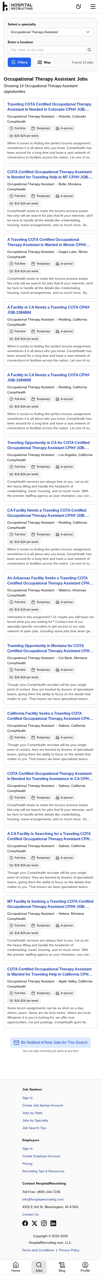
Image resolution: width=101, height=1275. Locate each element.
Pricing (27, 1163)
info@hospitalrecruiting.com (43, 1199)
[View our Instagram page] (44, 1223)
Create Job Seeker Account (42, 1105)
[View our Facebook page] (25, 1223)
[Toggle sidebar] (93, 6)
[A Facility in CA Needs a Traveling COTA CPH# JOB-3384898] (50, 401)
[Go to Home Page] (17, 6)
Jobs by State (32, 1113)
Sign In (27, 1098)
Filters (23, 62)
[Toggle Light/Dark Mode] (78, 6)
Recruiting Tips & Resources (43, 1171)
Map (47, 62)
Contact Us (30, 1214)
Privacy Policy (69, 1250)
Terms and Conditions (38, 1250)
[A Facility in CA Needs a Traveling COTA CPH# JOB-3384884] (50, 334)
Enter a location (20, 42)
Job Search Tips (34, 1128)
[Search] (89, 50)
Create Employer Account (41, 1156)
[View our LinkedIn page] (53, 1223)
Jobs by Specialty (35, 1120)
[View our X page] (34, 1223)
